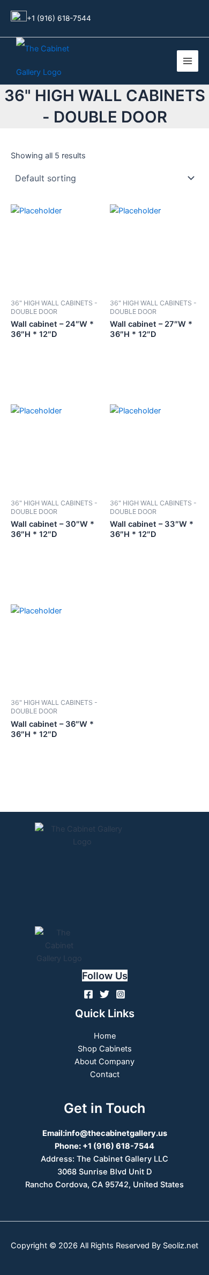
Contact (105, 1074)
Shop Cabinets (105, 1049)
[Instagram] (120, 994)
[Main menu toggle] (187, 61)
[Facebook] (88, 994)
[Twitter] (104, 994)
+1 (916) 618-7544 (59, 17)
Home (105, 1036)
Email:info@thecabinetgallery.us (104, 1133)
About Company (104, 1061)
